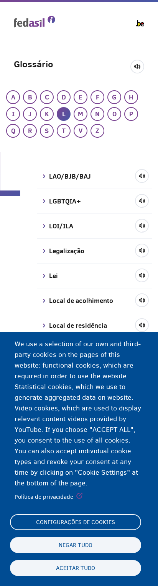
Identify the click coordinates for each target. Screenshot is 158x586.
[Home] (34, 22)
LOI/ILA (61, 226)
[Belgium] (140, 23)
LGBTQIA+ (65, 201)
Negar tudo (75, 545)
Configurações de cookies (75, 522)
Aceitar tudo (75, 568)
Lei (53, 275)
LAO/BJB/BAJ (70, 176)
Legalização (66, 251)
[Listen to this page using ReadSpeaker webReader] (139, 65)
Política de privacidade (44, 497)
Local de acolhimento (81, 300)
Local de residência (78, 325)
